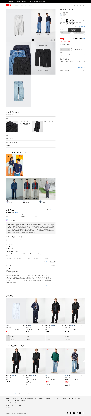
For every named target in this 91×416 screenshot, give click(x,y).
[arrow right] (54, 188)
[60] (61, 14)
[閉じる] (78, 30)
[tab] (17, 5)
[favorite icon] (23, 375)
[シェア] (61, 55)
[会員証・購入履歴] (77, 5)
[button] (12, 126)
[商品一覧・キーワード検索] (83, 5)
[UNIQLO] (8, 5)
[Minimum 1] (61, 49)
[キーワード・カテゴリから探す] (71, 5)
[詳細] (83, 44)
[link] (47, 1)
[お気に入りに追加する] (21, 155)
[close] (7, 1)
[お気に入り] (74, 5)
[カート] (80, 5)
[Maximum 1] (68, 49)
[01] (64, 14)
